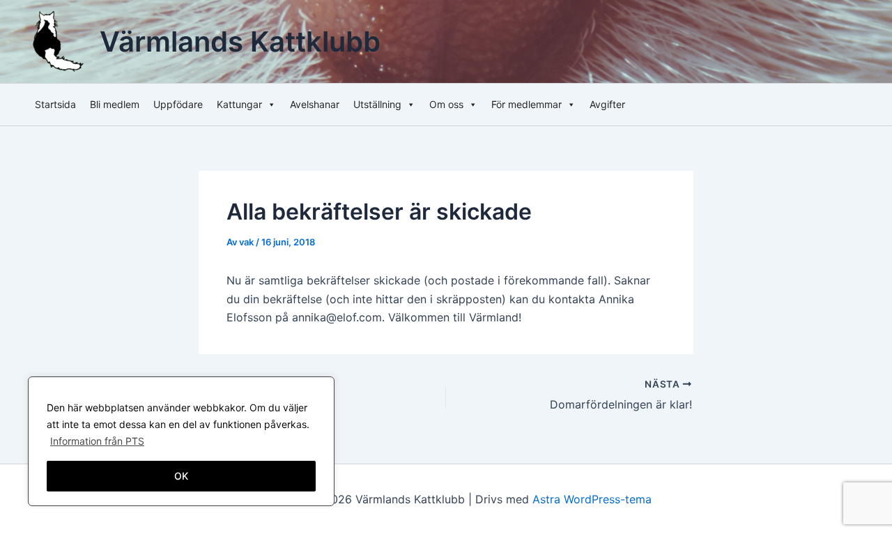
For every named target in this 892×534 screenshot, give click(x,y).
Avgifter (607, 104)
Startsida (55, 104)
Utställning (377, 104)
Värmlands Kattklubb (240, 41)
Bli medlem (114, 104)
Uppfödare (178, 104)
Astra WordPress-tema (592, 499)
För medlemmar (526, 104)
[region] (181, 441)
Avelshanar (314, 104)
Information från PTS (97, 441)
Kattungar (239, 104)
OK (181, 476)
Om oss (446, 104)
